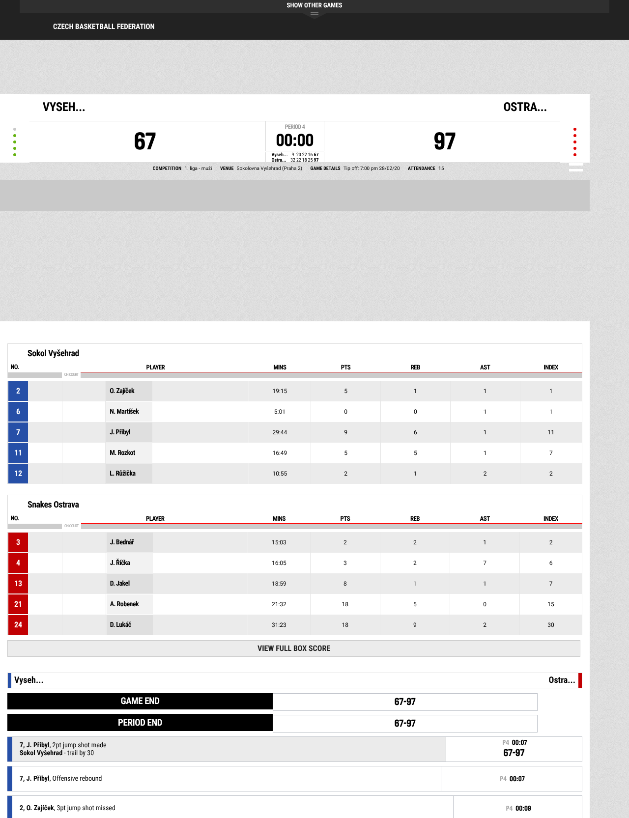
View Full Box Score (293, 648)
